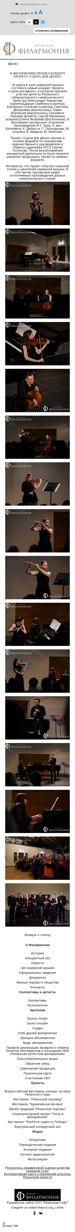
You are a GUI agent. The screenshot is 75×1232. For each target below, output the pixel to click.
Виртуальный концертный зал (37, 1126)
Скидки (37, 1028)
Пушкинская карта (37, 1073)
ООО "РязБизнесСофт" (51, 1202)
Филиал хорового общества (37, 982)
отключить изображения (51, 30)
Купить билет (37, 1018)
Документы (37, 977)
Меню (13, 64)
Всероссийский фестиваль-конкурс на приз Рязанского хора (37, 1092)
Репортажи (37, 1140)
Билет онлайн (37, 1023)
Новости (37, 963)
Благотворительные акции (37, 1059)
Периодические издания (37, 1145)
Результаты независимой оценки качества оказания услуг (37, 1169)
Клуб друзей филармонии (37, 1033)
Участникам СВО (37, 1078)
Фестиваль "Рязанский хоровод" (37, 1099)
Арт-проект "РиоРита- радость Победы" (38, 1122)
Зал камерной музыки (37, 968)
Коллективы (37, 1000)
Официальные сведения (37, 973)
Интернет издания (37, 1149)
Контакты (37, 987)
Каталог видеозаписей (37, 1154)
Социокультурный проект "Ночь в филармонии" (37, 1115)
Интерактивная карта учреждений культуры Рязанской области (37, 1175)
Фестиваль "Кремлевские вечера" (37, 1104)
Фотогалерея (37, 1159)
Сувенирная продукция (37, 1068)
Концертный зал (37, 958)
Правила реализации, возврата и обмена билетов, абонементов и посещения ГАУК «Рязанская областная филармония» (37, 1050)
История (37, 953)
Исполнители (37, 1005)
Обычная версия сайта (33, 4)
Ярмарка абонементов (37, 1038)
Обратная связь (37, 1063)
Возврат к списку (37, 935)
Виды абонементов (37, 1043)
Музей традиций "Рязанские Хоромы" (37, 1109)
